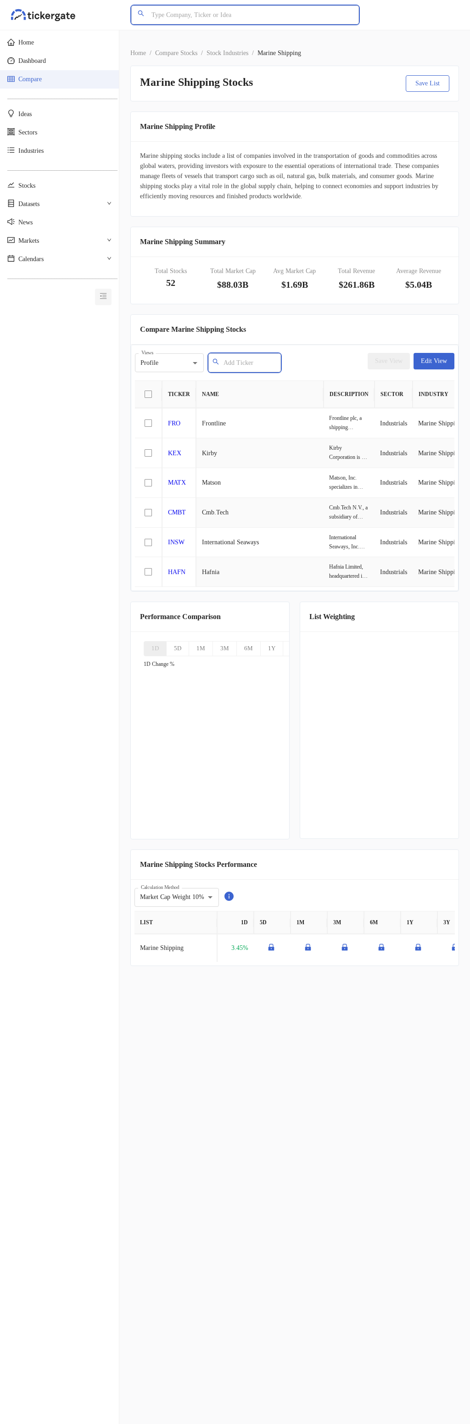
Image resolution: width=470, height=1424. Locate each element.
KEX (174, 453)
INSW (176, 542)
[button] (59, 43)
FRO (174, 423)
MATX (177, 482)
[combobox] (249, 363)
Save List (427, 83)
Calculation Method (160, 886)
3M (224, 648)
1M (200, 648)
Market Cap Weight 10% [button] (172, 896)
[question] (229, 897)
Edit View (434, 360)
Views (147, 352)
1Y (271, 648)
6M (248, 648)
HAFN (176, 572)
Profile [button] (149, 362)
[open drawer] (103, 297)
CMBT (177, 512)
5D (177, 648)
